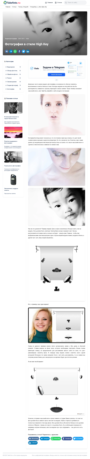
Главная (8, 7)
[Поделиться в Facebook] (19, 51)
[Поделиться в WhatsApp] (15, 51)
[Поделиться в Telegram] (11, 51)
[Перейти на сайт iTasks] (56, 68)
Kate (27, 38)
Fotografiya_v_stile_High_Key (38, 7)
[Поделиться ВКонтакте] (6, 51)
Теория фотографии (11, 38)
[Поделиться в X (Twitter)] (23, 51)
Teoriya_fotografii (23, 7)
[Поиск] (66, 3)
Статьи (14, 7)
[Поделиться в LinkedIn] (28, 51)
